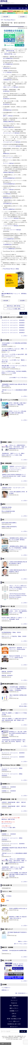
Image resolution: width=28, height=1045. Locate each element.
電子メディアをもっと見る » (20, 943)
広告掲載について (14, 1010)
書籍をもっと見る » (22, 941)
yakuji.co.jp (4, 1036)
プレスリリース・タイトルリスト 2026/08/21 (13, 327)
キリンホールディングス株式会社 (11, 133)
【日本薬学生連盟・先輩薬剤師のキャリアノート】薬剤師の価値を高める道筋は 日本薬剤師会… (18, 688)
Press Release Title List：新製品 (11, 268)
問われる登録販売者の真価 (8, 511)
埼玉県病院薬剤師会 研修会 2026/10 (11, 632)
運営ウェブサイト (14, 1008)
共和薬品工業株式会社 (8, 121)
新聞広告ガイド (5, 990)
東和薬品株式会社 (7, 197)
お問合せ (14, 1016)
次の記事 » (23, 16)
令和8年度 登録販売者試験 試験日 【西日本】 (14, 806)
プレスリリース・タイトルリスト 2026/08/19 (13, 332)
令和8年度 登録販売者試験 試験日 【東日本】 (14, 802)
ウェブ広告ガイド (6, 987)
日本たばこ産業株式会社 (9, 209)
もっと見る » (24, 335)
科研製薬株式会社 (7, 110)
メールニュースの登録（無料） (14, 308)
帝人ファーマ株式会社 (8, 189)
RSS (7, 900)
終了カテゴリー (14, 1026)
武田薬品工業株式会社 (8, 172)
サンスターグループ (8, 157)
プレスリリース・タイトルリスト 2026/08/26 (13, 320)
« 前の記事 (5, 16)
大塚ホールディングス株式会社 (10, 87)
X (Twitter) (8, 896)
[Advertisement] (14, 431)
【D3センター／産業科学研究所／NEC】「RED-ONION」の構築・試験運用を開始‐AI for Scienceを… (17, 447)
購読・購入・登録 (23, 8)
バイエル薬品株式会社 (8, 238)
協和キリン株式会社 (8, 115)
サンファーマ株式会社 (8, 163)
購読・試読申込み (14, 1005)
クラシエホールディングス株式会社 (12, 142)
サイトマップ (14, 1000)
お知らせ (14, 1013)
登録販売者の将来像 (6, 507)
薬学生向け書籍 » (23, 706)
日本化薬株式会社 (7, 203)
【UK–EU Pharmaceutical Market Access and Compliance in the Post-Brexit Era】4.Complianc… (18, 595)
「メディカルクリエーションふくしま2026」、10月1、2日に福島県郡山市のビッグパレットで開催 (18, 611)
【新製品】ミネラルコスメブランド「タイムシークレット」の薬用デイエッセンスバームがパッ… (18, 468)
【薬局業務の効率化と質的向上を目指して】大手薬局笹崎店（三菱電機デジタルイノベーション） (18, 548)
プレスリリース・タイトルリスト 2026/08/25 (13, 322)
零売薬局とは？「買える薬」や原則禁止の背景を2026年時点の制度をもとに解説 (18, 733)
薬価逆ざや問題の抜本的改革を (9, 526)
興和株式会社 (6, 153)
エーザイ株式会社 (7, 72)
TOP (2, 19)
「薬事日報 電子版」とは (9, 54)
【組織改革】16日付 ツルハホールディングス (13, 487)
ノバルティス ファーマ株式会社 (11, 218)
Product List (14, 1003)
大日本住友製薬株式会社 (9, 178)
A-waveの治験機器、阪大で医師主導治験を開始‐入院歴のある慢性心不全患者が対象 (18, 874)
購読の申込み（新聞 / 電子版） (14, 305)
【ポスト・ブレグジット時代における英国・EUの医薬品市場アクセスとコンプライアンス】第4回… (18, 587)
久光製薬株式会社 (7, 244)
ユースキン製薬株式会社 (9, 248)
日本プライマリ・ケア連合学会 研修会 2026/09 (14, 636)
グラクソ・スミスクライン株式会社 (12, 146)
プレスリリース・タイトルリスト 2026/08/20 (13, 330)
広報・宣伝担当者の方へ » (21, 993)
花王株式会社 (6, 91)
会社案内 (14, 997)
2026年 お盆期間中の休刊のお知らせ (18, 908)
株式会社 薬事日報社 (13, 1037)
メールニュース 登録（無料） (9, 827)
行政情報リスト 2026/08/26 (9, 787)
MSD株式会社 (6, 68)
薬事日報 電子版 (10, 50)
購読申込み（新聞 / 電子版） (8, 819)
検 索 (23, 313)
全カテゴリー (14, 8)
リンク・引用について (14, 1021)
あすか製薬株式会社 (8, 58)
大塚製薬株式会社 (7, 79)
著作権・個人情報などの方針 (14, 1018)
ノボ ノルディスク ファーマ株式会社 (12, 229)
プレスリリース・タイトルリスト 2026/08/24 (13, 325)
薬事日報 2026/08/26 (7, 671)
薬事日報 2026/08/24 (7, 675)
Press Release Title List (9, 19)
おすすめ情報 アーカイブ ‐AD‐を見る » (18, 377)
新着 (8, 8)
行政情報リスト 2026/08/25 (9, 791)
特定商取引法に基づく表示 (14, 1024)
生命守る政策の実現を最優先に (9, 522)
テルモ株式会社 (7, 193)
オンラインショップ (6, 823)
